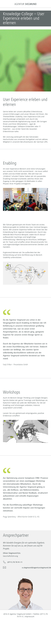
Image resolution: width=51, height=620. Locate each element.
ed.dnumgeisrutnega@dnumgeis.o (36, 567)
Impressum (29, 616)
